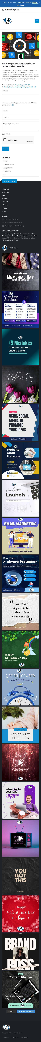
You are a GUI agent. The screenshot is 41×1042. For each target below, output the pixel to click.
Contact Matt (15, 1037)
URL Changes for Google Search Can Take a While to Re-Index (18, 65)
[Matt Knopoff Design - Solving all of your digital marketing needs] (7, 21)
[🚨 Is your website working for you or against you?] (20, 460)
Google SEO (23, 85)
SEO (29, 85)
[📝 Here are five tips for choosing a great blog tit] (20, 725)
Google (17, 85)
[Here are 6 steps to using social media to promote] (20, 422)
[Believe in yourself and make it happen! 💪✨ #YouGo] (20, 876)
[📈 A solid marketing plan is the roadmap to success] (20, 838)
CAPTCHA (6, 134)
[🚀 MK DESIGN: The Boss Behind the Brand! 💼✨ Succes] (20, 951)
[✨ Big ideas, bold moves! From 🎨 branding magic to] (20, 309)
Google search (13, 87)
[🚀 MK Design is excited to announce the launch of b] (20, 498)
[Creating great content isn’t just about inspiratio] (20, 989)
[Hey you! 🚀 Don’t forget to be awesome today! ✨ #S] (20, 762)
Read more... (6, 90)
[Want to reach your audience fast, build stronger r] (20, 536)
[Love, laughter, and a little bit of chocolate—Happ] (20, 913)
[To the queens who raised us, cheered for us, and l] (20, 384)
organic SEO (29, 87)
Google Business (9, 164)
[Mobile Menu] (37, 21)
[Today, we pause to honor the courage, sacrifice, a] (20, 271)
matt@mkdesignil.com (15, 222)
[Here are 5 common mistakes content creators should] (20, 347)
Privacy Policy (25, 1037)
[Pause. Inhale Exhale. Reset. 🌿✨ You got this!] (20, 611)
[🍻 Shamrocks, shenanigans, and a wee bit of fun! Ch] (20, 649)
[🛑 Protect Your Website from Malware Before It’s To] (20, 573)
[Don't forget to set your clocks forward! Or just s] (20, 687)
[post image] (20, 45)
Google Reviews (8, 168)
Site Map (6, 1037)
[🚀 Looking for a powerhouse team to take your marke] (20, 800)
